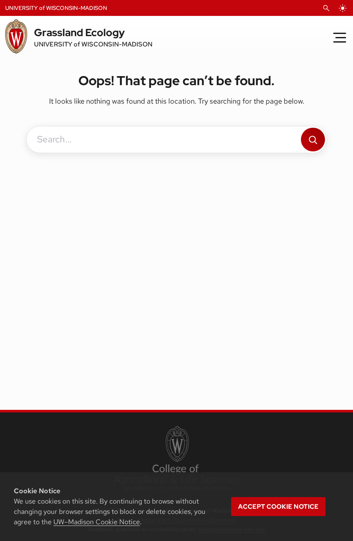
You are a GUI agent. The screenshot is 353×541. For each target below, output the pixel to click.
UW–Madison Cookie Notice (96, 521)
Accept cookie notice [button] (278, 506)
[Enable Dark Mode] (343, 8)
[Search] (313, 139)
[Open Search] (326, 8)
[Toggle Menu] (339, 37)
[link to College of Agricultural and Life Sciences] (176, 459)
